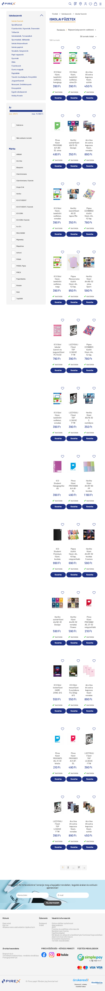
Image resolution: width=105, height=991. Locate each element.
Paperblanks (20, 279)
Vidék (41, 925)
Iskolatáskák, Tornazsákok (22, 36)
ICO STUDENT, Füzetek (24, 207)
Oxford (18, 253)
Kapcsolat (7, 923)
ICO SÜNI (19, 213)
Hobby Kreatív (17, 96)
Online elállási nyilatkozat (62, 923)
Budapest (43, 923)
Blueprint (19, 167)
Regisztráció (8, 954)
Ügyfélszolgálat (58, 933)
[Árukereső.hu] (80, 981)
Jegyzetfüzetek (18, 81)
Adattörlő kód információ (62, 937)
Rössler (19, 285)
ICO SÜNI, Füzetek (22, 220)
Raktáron (19, 125)
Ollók (13, 62)
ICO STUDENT (21, 200)
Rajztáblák (15, 73)
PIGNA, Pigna (21, 266)
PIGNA (18, 259)
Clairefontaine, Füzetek (24, 181)
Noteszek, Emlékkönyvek (21, 84)
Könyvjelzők (16, 88)
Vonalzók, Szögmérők (20, 51)
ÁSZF (54, 927)
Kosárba (58, 98)
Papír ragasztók (18, 55)
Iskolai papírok (17, 47)
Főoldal (55, 14)
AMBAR (19, 154)
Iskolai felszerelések (20, 43)
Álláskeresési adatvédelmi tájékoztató (19, 927)
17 (79, 867)
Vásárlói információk (61, 918)
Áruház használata (11, 949)
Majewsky (19, 240)
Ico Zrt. (19, 226)
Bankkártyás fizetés (60, 931)
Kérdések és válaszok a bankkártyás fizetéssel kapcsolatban (77, 935)
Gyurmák (15, 58)
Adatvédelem (57, 925)
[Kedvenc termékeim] (90, 4)
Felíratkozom (52, 903)
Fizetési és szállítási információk (65, 929)
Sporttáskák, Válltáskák (21, 40)
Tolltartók (15, 32)
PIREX (18, 272)
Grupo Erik (20, 187)
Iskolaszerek (66, 14)
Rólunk (6, 918)
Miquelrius (20, 246)
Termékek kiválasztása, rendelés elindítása (21, 956)
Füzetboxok (16, 66)
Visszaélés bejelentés (61, 939)
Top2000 (19, 299)
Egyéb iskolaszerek (19, 92)
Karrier (6, 925)
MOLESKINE (20, 233)
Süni (18, 292)
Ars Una (19, 161)
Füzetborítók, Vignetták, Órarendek (25, 29)
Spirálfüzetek (17, 25)
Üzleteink (43, 918)
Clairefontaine (21, 174)
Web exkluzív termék (24, 138)
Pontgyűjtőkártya (10, 958)
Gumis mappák (17, 70)
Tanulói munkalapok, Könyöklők (24, 77)
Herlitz (18, 194)
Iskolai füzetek (17, 21)
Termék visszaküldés (60, 941)
